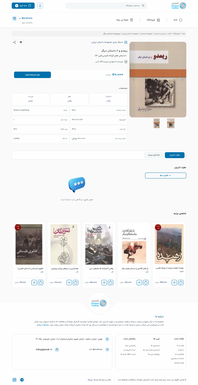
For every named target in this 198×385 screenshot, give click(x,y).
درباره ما (181, 350)
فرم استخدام (179, 363)
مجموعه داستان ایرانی (101, 42)
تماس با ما (180, 345)
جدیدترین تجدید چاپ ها (151, 350)
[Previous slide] (182, 79)
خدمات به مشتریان (177, 358)
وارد (31, 74)
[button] (21, 42)
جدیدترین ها (155, 345)
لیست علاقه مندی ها (128, 354)
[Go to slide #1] (170, 123)
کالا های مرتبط (154, 155)
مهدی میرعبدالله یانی (105, 61)
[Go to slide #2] (156, 123)
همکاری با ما (179, 354)
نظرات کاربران (175, 155)
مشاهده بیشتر (43, 325)
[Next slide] (134, 79)
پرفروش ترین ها (154, 354)
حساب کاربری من (130, 350)
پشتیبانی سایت (130, 345)
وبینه (90, 379)
